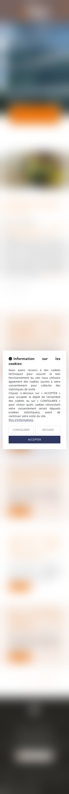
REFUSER (48, 430)
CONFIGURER (21, 430)
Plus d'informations (21, 420)
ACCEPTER (34, 439)
